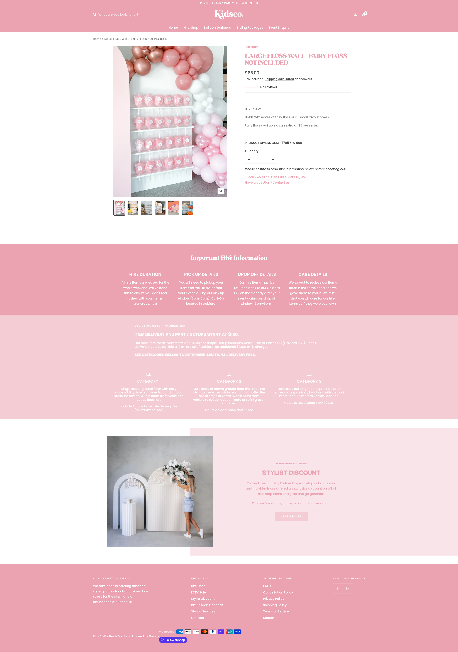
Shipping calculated (279, 79)
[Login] (355, 14)
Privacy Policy (273, 599)
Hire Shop (191, 27)
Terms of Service (276, 611)
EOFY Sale (198, 592)
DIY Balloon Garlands (207, 605)
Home (173, 27)
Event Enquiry (279, 27)
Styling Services (203, 611)
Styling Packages (250, 27)
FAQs (267, 586)
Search (268, 618)
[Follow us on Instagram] (348, 588)
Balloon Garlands (217, 27)
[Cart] (363, 14)
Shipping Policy (275, 605)
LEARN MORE (291, 516)
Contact (197, 618)
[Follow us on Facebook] (338, 588)
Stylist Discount (203, 599)
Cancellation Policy (278, 592)
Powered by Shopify (145, 636)
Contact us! (281, 182)
